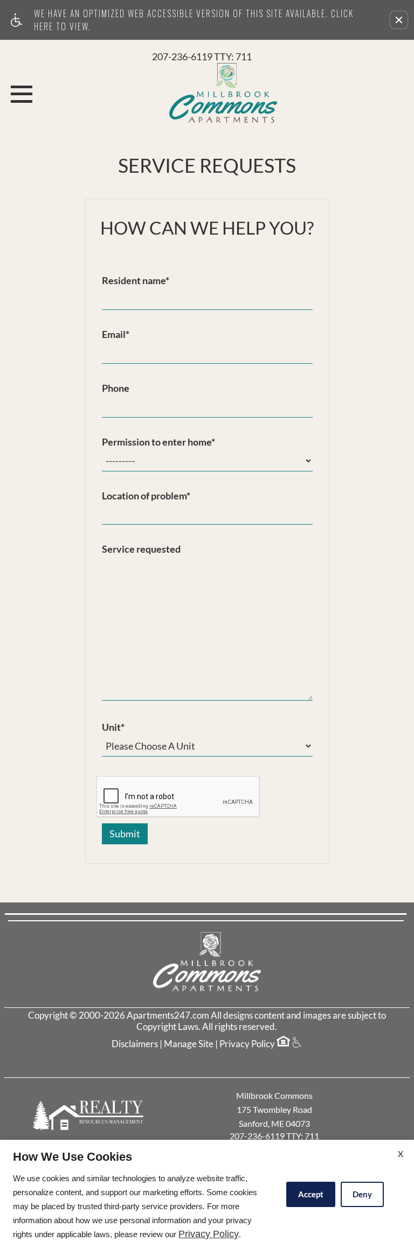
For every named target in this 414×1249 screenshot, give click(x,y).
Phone (115, 388)
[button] (399, 20)
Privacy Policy (247, 1044)
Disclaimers (135, 1044)
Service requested (141, 549)
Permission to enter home (158, 442)
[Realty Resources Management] (89, 1115)
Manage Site (188, 1044)
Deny (362, 1194)
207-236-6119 (202, 57)
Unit (113, 727)
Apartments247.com (168, 1015)
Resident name (135, 281)
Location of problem (146, 496)
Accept (310, 1194)
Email (115, 334)
